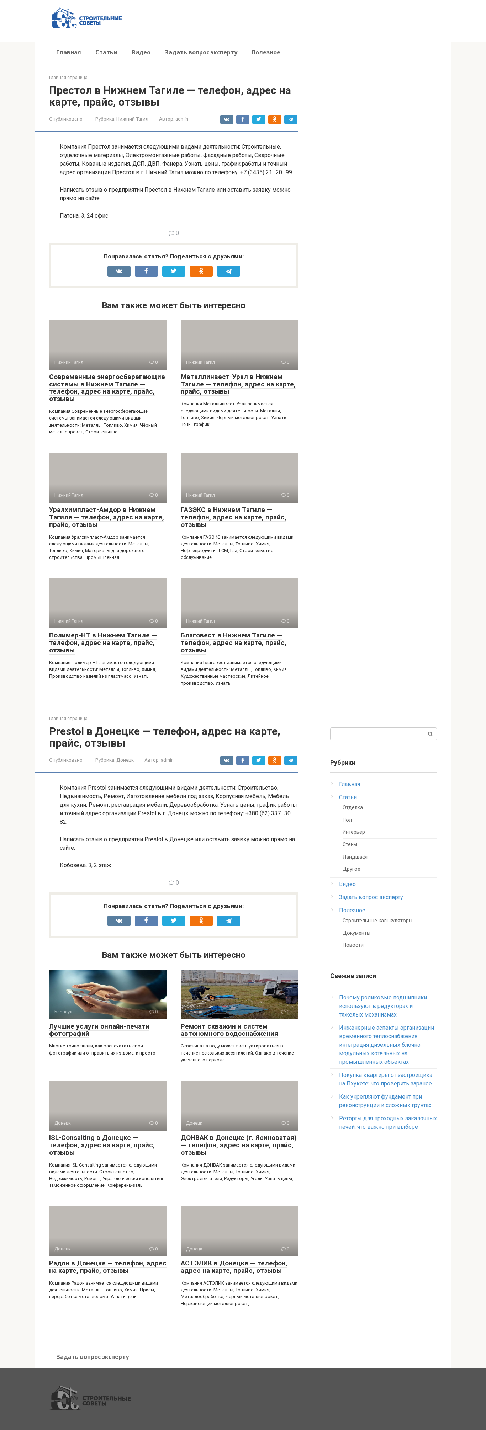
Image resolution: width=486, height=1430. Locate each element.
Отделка (353, 808)
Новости (353, 945)
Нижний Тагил (132, 119)
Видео (141, 52)
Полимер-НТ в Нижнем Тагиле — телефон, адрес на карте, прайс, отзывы (103, 642)
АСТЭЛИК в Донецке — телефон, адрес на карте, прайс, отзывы (234, 1267)
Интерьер (354, 832)
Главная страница (68, 77)
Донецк (125, 760)
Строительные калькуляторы (377, 921)
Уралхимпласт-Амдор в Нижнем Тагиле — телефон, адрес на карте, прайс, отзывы (106, 517)
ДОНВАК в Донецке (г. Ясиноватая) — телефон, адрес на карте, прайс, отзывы (239, 1145)
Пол (347, 820)
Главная (68, 52)
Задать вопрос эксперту (201, 52)
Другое (351, 869)
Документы (356, 933)
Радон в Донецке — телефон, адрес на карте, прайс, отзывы (108, 1267)
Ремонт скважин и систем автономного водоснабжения (229, 1030)
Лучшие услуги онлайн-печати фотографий (99, 1030)
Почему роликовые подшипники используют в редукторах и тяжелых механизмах (383, 1006)
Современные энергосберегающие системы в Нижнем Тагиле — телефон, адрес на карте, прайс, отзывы (107, 388)
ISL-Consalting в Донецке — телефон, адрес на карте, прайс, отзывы (102, 1145)
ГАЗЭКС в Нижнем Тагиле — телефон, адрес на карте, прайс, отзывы (233, 517)
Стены (350, 845)
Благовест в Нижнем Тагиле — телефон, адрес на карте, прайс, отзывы (233, 642)
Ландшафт (355, 857)
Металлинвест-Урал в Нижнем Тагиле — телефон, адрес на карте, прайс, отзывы (238, 384)
